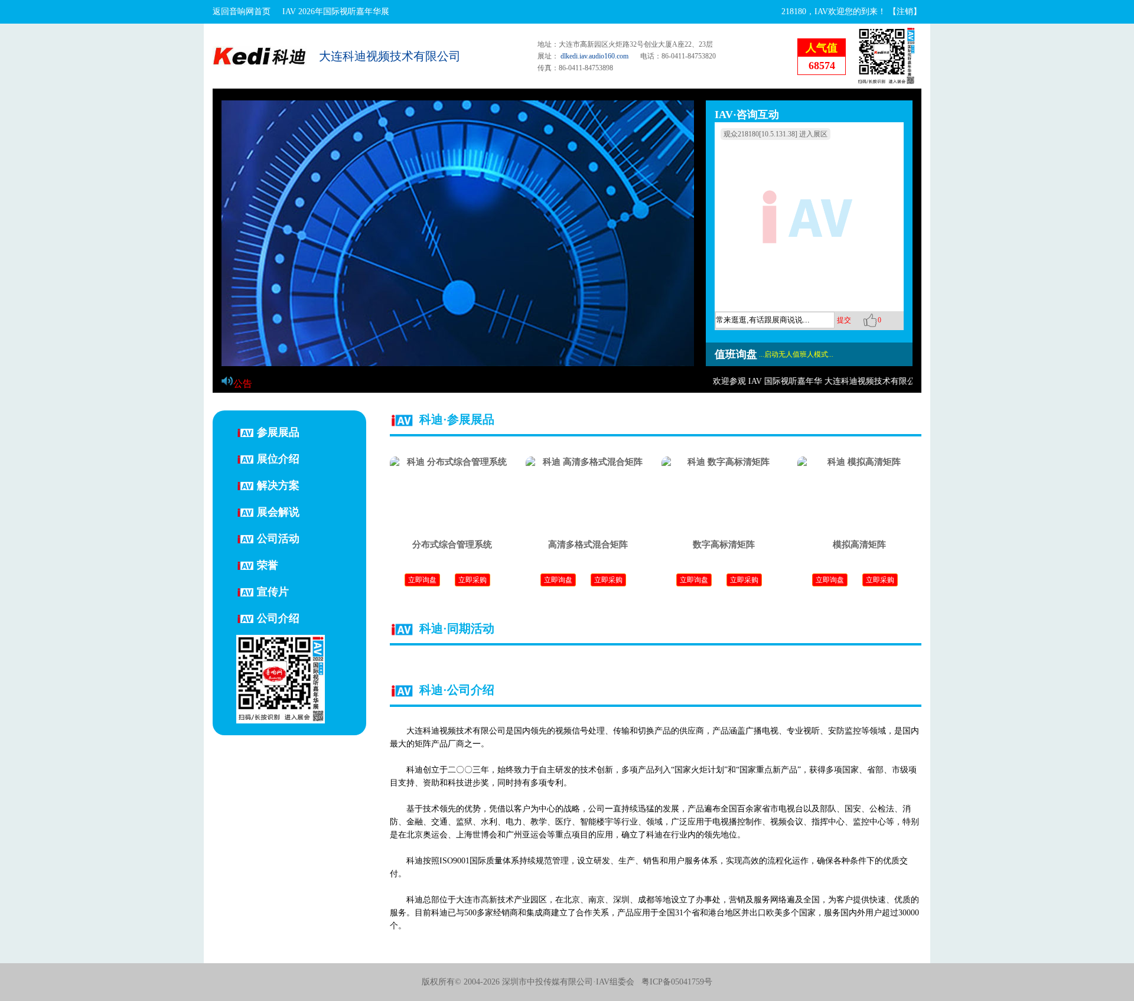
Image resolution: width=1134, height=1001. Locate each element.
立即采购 (472, 580)
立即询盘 (422, 580)
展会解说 (278, 511)
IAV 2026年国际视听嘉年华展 (335, 11)
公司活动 (278, 538)
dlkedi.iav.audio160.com (594, 56)
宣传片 (273, 591)
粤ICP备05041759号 (676, 981)
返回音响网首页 (242, 11)
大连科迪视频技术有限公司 (390, 56)
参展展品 (278, 431)
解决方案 (278, 485)
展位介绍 (278, 458)
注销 (905, 11)
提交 (844, 320)
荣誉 (267, 564)
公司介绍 (278, 617)
